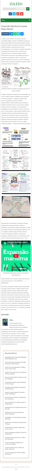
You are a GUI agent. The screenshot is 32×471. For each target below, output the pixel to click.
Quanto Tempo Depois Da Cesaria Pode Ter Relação (15, 393)
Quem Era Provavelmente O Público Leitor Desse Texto (15, 368)
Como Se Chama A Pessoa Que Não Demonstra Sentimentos (15, 363)
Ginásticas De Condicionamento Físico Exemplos (14, 413)
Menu (3, 20)
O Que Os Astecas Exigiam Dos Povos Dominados (14, 443)
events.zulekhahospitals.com (9, 467)
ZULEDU (16, 4)
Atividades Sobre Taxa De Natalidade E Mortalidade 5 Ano (15, 358)
